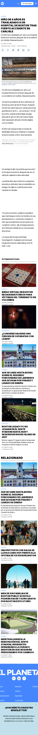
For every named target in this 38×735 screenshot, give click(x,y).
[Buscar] (18, 3)
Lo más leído (19, 700)
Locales (3, 16)
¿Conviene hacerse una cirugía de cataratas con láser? (18, 336)
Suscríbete (28, 3)
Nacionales (5, 330)
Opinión (17, 691)
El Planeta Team (6, 43)
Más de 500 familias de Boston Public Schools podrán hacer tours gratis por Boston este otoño (18, 597)
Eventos (4, 289)
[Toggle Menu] (36, 3)
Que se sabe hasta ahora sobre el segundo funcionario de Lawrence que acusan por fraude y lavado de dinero (18, 377)
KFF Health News (7, 341)
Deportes (5, 423)
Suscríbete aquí (7, 143)
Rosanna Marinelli (8, 302)
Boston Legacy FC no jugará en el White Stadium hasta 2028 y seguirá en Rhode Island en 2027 (18, 431)
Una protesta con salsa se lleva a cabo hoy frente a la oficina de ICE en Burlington (18, 553)
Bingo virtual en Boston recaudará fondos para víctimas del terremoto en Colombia (19, 296)
